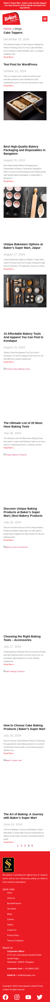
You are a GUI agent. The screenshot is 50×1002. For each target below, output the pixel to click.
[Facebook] (5, 997)
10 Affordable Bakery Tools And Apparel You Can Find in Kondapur (23, 337)
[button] (44, 19)
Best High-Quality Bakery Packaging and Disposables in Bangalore (24, 150)
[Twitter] (40, 997)
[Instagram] (17, 997)
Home (7, 28)
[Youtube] (28, 997)
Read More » (9, 57)
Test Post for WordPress (20, 64)
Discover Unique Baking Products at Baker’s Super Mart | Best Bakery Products (23, 512)
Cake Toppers (13, 32)
